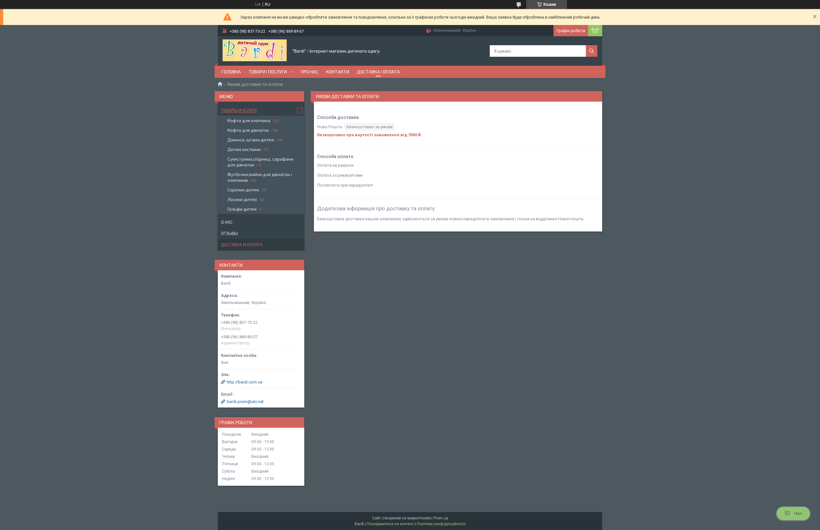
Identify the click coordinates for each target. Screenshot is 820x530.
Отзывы (229, 233)
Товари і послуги (268, 71)
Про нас (309, 71)
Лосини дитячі (242, 199)
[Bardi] (255, 51)
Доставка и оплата (242, 244)
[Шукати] (591, 51)
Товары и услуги (239, 110)
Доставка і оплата (378, 71)
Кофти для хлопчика (248, 120)
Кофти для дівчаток (248, 130)
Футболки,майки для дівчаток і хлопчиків (259, 177)
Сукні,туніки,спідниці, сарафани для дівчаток (260, 161)
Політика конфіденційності (441, 524)
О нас (227, 222)
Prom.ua (440, 518)
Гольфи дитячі (242, 209)
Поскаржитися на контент (390, 524)
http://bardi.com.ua (244, 382)
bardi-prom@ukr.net (245, 401)
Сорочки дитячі (243, 189)
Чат (798, 513)
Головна (231, 71)
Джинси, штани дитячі (250, 139)
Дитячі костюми (244, 149)
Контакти (337, 71)
